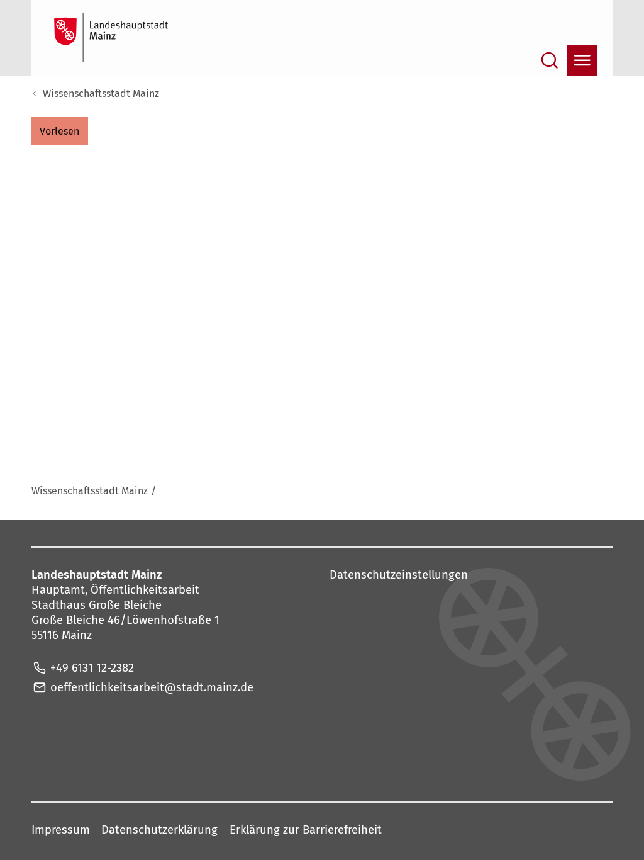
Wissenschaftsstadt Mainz (101, 93)
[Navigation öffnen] (582, 60)
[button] (59, 131)
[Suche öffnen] (550, 60)
